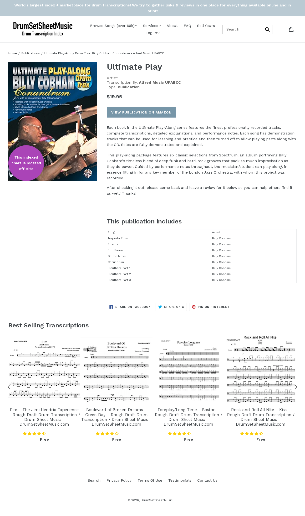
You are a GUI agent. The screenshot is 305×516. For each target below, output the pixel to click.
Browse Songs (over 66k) (112, 25)
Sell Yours (206, 25)
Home (12, 53)
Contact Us (207, 480)
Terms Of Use (149, 480)
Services (150, 25)
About (172, 25)
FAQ (187, 25)
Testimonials (179, 480)
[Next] (296, 387)
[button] (35, 433)
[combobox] (248, 29)
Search (94, 480)
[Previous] (9, 387)
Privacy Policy (119, 480)
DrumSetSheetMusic (157, 500)
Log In (151, 33)
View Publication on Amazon (141, 112)
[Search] (267, 29)
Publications (30, 53)
